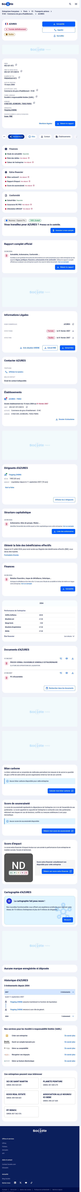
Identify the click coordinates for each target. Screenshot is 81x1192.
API (3, 1153)
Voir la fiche (9, 487)
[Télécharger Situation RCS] (73, 338)
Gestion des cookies (25, 1189)
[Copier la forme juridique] (36, 96)
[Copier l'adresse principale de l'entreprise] (34, 103)
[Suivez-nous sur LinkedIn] (15, 1182)
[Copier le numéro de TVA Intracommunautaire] (19, 77)
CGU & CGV (13, 1189)
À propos (4, 1189)
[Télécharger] (72, 658)
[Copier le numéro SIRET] (21, 71)
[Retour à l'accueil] (40, 1130)
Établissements (64, 137)
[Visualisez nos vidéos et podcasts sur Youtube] (25, 1182)
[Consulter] (66, 658)
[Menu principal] (76, 4)
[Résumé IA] (60, 658)
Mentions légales (45, 124)
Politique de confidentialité (41, 1189)
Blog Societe (6, 1179)
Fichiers (4, 1146)
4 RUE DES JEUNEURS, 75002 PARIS (18, 104)
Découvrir (67, 920)
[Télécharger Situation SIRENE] (73, 331)
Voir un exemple (63, 262)
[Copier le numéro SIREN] (16, 65)
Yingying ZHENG (10, 110)
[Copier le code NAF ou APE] (37, 90)
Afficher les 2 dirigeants (64, 500)
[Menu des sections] (4, 137)
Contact (47, 137)
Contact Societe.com (9, 1164)
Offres (4, 1143)
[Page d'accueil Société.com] (7, 4)
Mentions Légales (57, 1189)
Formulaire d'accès (11, 555)
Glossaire (5, 1168)
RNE (10, 116)
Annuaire (5, 1150)
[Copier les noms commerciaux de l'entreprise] (73, 324)
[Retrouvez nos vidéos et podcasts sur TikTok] (31, 1182)
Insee (6, 116)
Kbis (33, 137)
